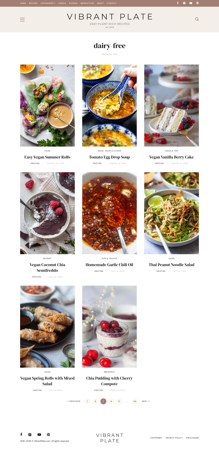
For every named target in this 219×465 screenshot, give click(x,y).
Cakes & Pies (171, 151)
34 (134, 401)
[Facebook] (177, 3)
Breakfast (109, 372)
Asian (47, 151)
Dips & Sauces (109, 258)
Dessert (47, 258)
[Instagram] (184, 3)
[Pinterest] (197, 3)
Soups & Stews (113, 151)
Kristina (35, 163)
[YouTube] (191, 3)
